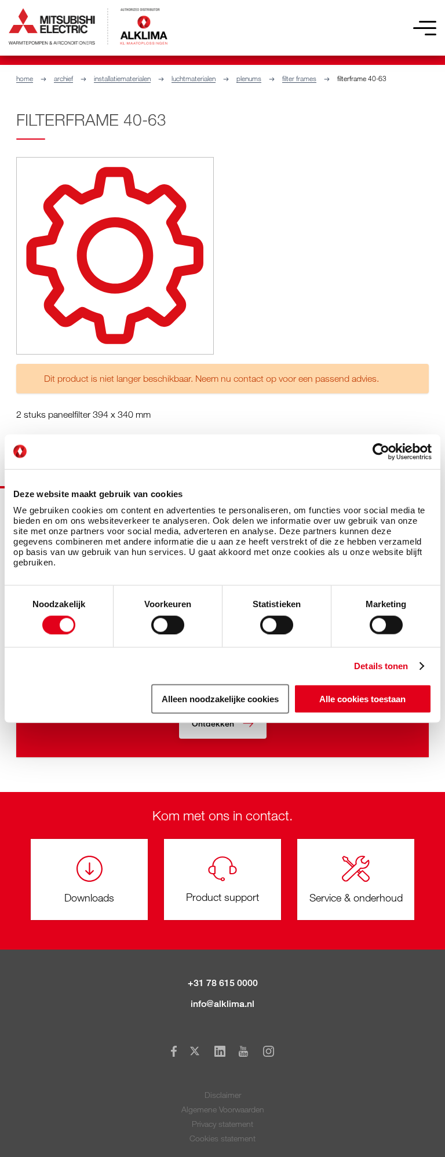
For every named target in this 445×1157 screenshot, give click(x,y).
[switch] (167, 624)
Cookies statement (222, 1138)
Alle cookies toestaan (362, 699)
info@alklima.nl (222, 1003)
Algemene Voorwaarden (222, 1109)
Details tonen (381, 665)
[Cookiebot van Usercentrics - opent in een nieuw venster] (381, 451)
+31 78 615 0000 (223, 982)
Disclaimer (223, 1095)
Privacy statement (222, 1124)
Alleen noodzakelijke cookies (220, 699)
